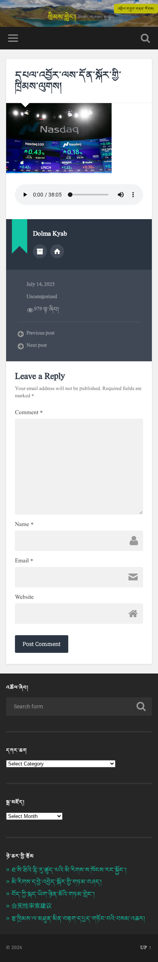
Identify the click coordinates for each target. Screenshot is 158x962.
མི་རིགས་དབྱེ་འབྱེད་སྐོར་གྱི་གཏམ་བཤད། (57, 882)
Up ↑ (146, 948)
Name (24, 524)
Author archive (40, 251)
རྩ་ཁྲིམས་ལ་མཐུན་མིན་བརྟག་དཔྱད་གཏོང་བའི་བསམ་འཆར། (79, 918)
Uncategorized (41, 297)
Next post (36, 346)
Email (24, 561)
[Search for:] (78, 706)
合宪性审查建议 (32, 906)
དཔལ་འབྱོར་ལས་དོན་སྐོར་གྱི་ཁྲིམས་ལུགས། (68, 80)
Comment (29, 413)
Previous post (40, 334)
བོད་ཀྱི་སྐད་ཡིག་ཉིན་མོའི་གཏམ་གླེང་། (53, 894)
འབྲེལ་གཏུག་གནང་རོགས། (136, 8)
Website (24, 597)
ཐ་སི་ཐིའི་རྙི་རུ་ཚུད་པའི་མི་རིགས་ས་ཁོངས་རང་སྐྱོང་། (70, 870)
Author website (57, 251)
